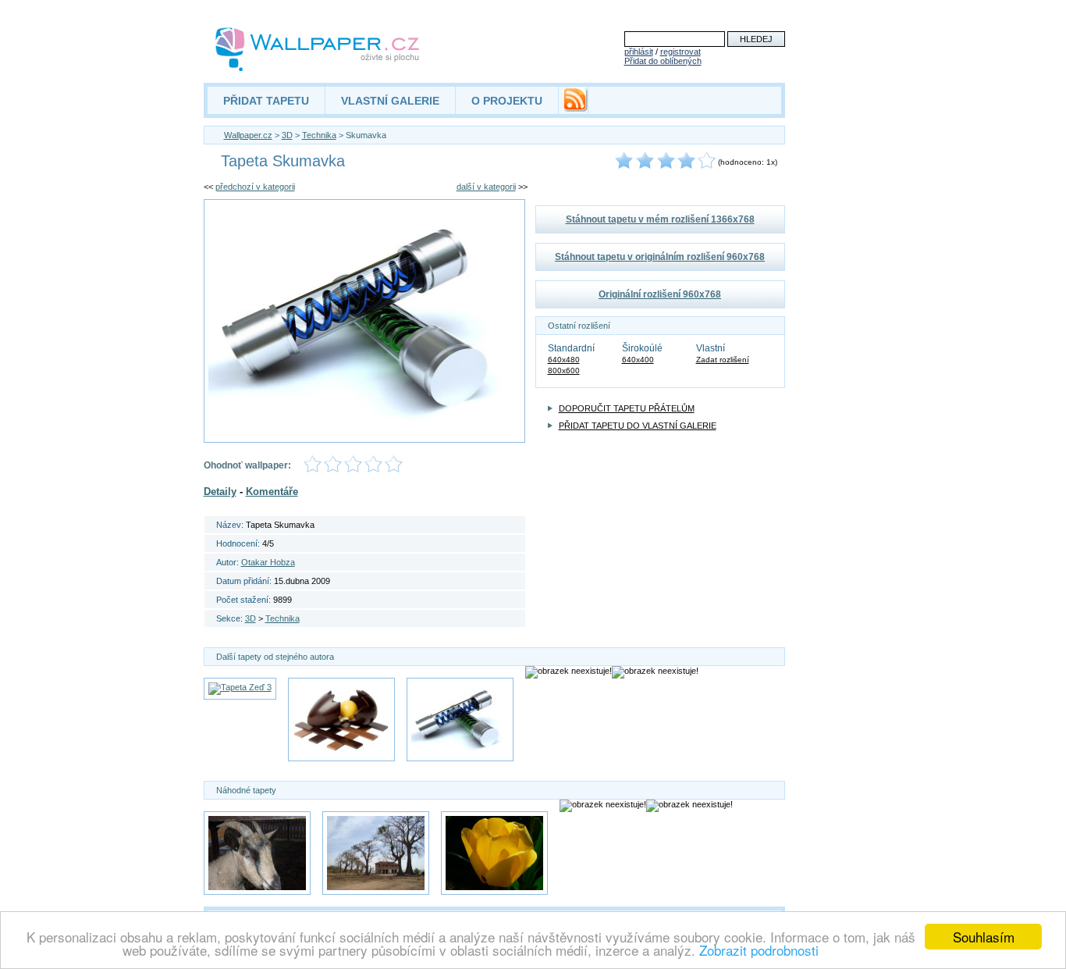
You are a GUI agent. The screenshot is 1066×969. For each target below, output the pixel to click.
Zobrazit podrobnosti (759, 950)
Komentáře (272, 491)
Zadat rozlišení (722, 359)
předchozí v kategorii (255, 186)
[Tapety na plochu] (318, 49)
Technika (319, 135)
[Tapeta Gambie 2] (375, 853)
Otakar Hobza (268, 562)
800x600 (564, 370)
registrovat (680, 51)
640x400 (638, 359)
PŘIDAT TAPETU (266, 100)
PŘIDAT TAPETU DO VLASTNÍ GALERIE (637, 425)
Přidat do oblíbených (663, 61)
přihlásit (638, 51)
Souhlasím (983, 936)
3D (287, 135)
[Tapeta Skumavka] (460, 719)
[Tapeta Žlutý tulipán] (494, 853)
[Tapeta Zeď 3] (240, 689)
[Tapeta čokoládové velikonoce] (341, 719)
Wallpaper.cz (248, 135)
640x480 (564, 359)
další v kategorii (486, 186)
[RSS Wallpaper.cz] (575, 108)
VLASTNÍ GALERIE (390, 100)
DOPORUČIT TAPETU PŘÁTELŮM (627, 408)
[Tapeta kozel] (257, 853)
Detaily (220, 491)
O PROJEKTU (506, 100)
